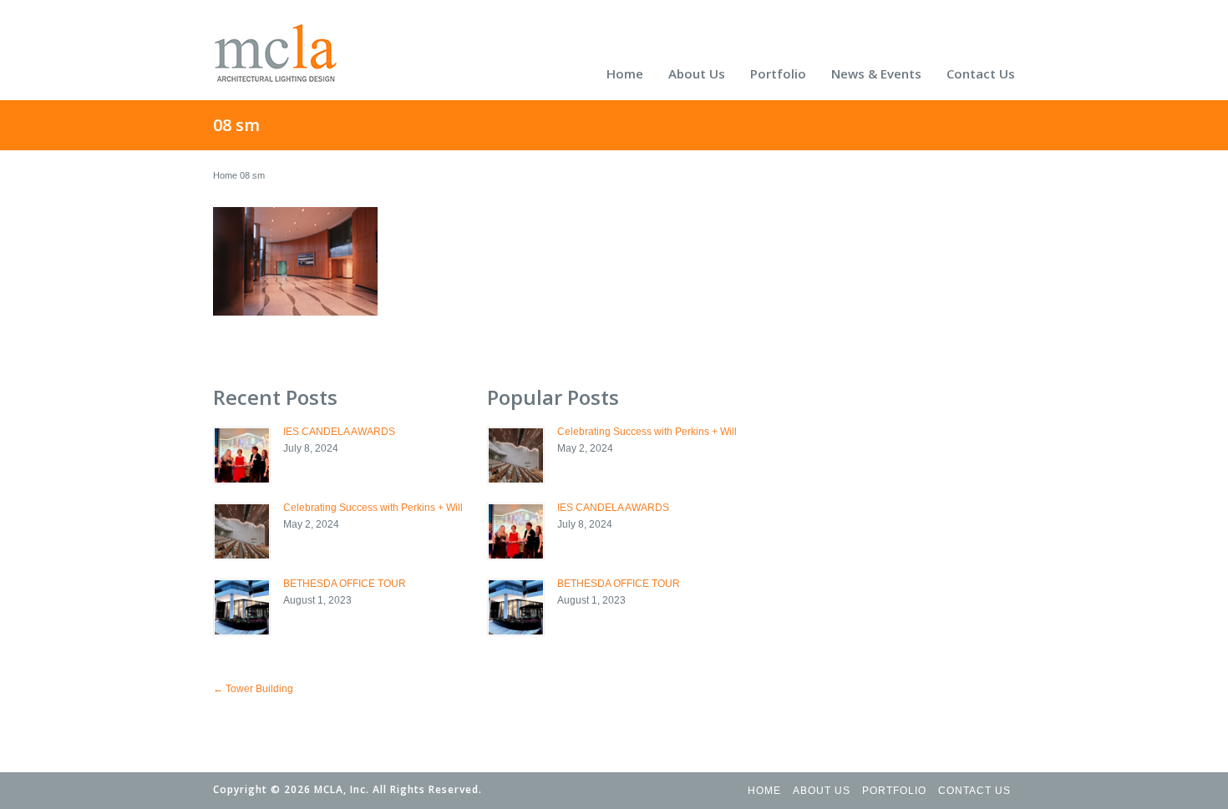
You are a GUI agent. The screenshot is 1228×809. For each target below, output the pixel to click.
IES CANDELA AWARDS (339, 431)
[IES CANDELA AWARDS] (242, 455)
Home (624, 73)
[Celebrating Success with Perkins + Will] (242, 531)
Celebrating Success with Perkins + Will (373, 507)
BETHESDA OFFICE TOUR (344, 583)
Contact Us (980, 73)
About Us (696, 73)
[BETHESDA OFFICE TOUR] (242, 607)
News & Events (876, 73)
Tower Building (253, 689)
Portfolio (778, 73)
